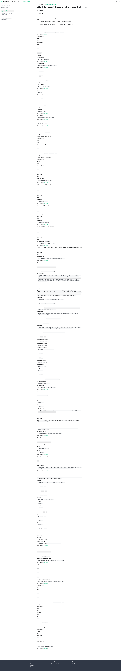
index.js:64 (46, 182)
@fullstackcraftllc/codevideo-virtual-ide (7, 11)
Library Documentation (26, 1)
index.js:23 (46, 67)
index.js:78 (46, 203)
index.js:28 (46, 107)
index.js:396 (46, 389)
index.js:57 (46, 155)
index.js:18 (46, 113)
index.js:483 (46, 283)
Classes (86, 4)
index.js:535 (46, 562)
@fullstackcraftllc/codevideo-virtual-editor (7, 16)
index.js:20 (46, 82)
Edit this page (40, 651)
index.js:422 (46, 414)
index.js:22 (46, 61)
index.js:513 (46, 454)
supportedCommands (89, 8)
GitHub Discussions (54, 663)
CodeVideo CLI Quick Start (5, 5)
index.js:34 (46, 119)
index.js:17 (46, 34)
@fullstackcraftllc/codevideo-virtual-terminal (7, 19)
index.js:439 (46, 545)
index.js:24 (46, 100)
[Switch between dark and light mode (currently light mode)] (119, 1)
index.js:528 (46, 604)
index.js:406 (46, 530)
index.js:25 (46, 94)
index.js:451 (46, 470)
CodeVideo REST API (4, 7)
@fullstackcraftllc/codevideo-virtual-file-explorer (7, 14)
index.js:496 (46, 624)
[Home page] (38, 4)
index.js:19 (46, 125)
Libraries (2, 9)
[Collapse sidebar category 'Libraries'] (13, 9)
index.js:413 (46, 435)
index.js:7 (45, 648)
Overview (11, 1)
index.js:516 (46, 583)
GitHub (116, 1)
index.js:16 (46, 15)
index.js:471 (46, 260)
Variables (86, 7)
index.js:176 (46, 245)
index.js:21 (46, 88)
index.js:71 (46, 134)
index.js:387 (46, 224)
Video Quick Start (17, 1)
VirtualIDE (87, 6)
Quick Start (32, 665)
